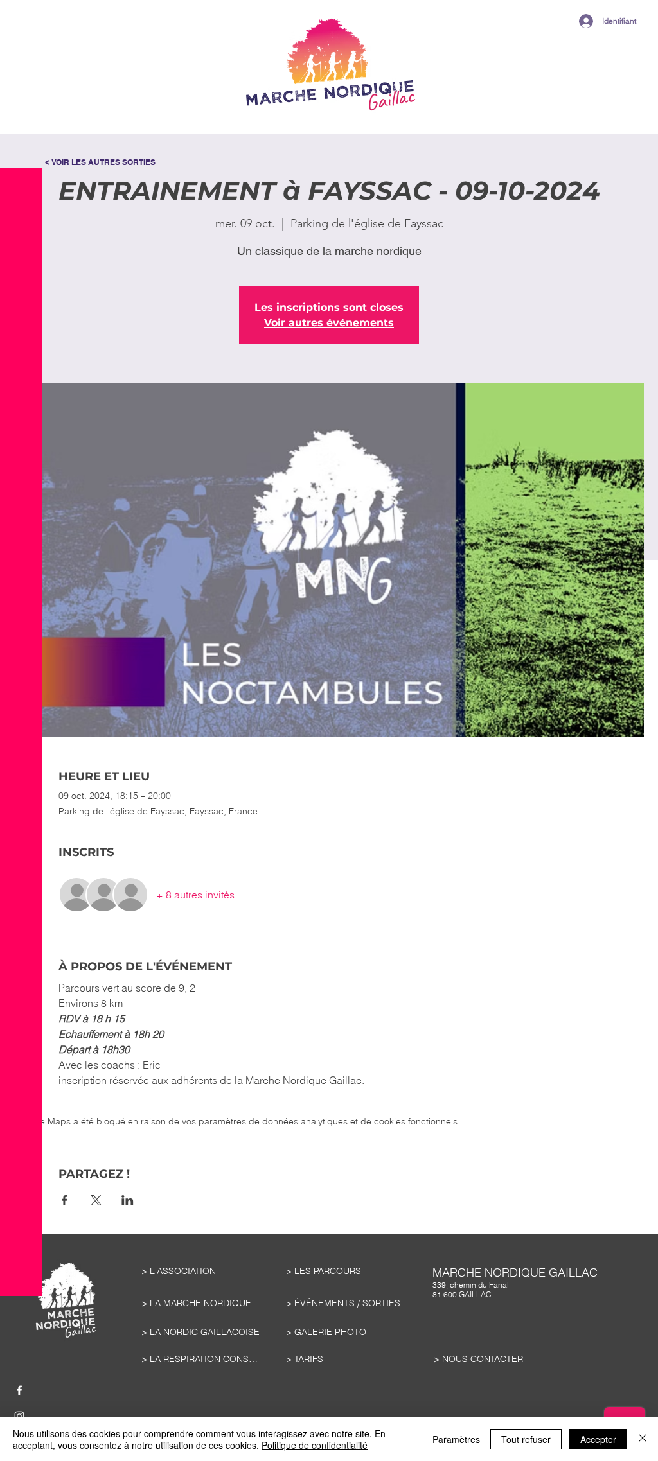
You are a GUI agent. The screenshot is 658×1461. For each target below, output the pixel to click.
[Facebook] (19, 1390)
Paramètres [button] (456, 1439)
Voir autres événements (329, 323)
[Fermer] (642, 1439)
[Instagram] (19, 1416)
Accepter (598, 1439)
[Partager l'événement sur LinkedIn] (127, 1200)
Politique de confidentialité (315, 1445)
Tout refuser (526, 1439)
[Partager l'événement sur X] (96, 1200)
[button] (21, 44)
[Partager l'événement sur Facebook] (64, 1200)
